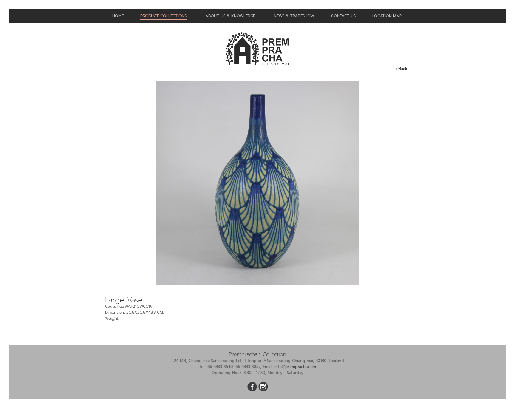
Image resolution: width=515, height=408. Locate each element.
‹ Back (401, 69)
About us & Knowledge (230, 16)
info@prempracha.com (295, 367)
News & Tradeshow (294, 16)
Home (118, 16)
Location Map (387, 16)
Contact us (343, 16)
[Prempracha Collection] (257, 67)
